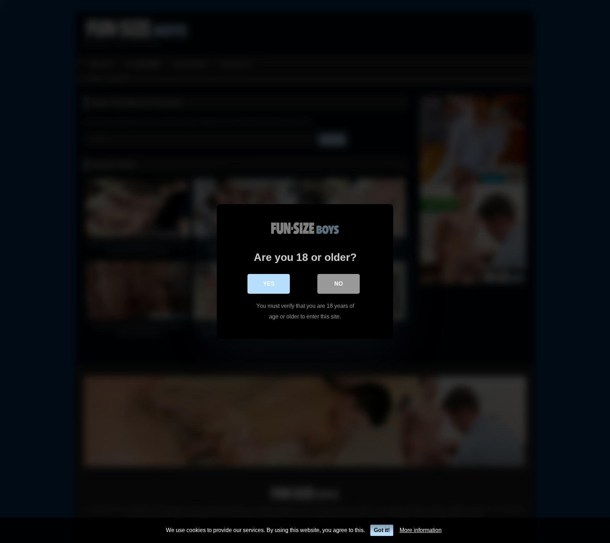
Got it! (382, 530)
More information (421, 530)
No (338, 284)
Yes (269, 284)
